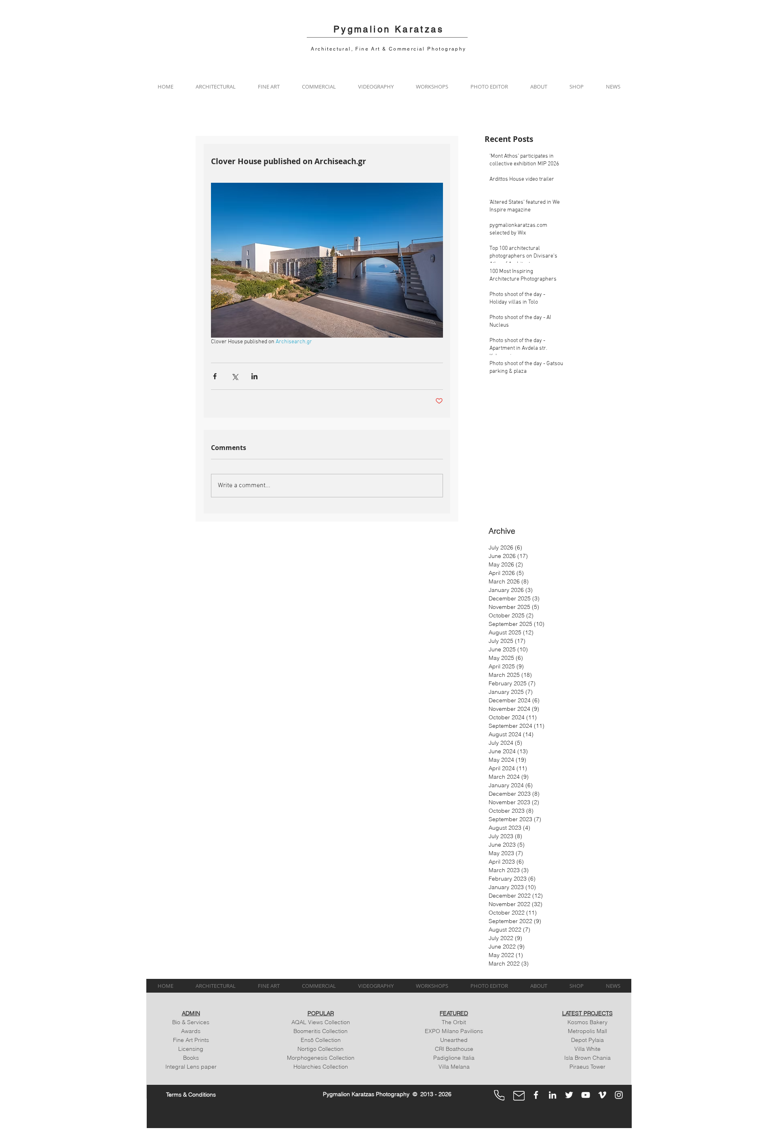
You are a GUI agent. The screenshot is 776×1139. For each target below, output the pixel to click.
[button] (215, 86)
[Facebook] (536, 1095)
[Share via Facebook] (215, 376)
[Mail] (519, 1095)
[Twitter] (569, 1095)
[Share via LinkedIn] (254, 376)
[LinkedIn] (552, 1095)
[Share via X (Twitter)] (234, 376)
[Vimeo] (602, 1095)
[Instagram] (619, 1095)
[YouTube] (585, 1095)
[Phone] (499, 1095)
